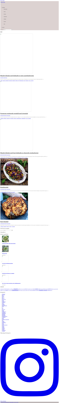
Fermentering (4, 299)
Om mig (3, 27)
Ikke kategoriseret (4, 305)
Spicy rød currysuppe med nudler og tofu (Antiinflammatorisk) (11, 283)
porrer (19, 290)
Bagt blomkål (4, 221)
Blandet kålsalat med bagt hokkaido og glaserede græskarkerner (19, 153)
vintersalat (26, 80)
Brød (2, 295)
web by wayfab (16, 402)
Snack (4, 11)
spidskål (32, 290)
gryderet (3, 304)
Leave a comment (31, 80)
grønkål (5, 192)
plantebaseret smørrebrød (5, 319)
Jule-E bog (3, 309)
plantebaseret (15, 290)
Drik (2, 298)
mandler (1, 290)
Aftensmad (5, 16)
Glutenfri (16, 288)
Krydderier (3, 312)
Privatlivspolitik (11, 402)
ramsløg (21, 290)
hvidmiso (16, 80)
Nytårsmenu (3, 317)
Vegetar (3, 329)
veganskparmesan (18, 118)
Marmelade (3, 314)
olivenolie (12, 118)
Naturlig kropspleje (4, 316)
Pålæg (3, 318)
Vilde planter (4, 330)
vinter (10, 226)
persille (11, 290)
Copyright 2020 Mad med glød (4, 402)
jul (6, 192)
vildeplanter (49, 290)
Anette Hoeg (5, 77)
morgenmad (4, 290)
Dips (2, 297)
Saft (2, 320)
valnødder (37, 290)
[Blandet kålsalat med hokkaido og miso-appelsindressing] (16, 73)
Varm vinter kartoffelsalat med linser (7, 263)
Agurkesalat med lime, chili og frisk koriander (9, 243)
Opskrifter (3, 7)
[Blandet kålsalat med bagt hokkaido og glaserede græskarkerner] (16, 150)
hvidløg (36, 288)
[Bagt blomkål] (14, 219)
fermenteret (10, 80)
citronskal (7, 118)
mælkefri (6, 290)
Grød (2, 303)
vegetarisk (45, 290)
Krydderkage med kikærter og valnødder (8, 273)
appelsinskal (7, 80)
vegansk (41, 290)
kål (18, 80)
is (2, 307)
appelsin (4, 80)
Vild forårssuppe (4, 253)
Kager (3, 310)
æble (51, 290)
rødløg (26, 290)
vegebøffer (3, 328)
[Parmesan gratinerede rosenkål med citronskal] (15, 111)
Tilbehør (5, 118)
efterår (7, 226)
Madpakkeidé (4, 313)
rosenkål (15, 118)
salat (24, 80)
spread (3, 324)
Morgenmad (3, 315)
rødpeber (28, 290)
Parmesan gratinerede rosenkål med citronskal (14, 113)
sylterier (3, 326)
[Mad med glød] (2, 2)
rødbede (25, 290)
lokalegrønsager (21, 80)
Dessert (5, 21)
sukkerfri (34, 290)
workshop (3, 331)
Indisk (3, 306)
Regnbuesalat (4, 187)
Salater (1, 80)
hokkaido (13, 80)
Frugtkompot (4, 301)
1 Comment (13, 226)
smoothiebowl (4, 322)
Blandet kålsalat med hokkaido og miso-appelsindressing (17, 75)
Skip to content (2, 0)
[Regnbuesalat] (14, 185)
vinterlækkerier (23, 118)
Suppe (3, 325)
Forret (3, 300)
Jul (2, 308)
